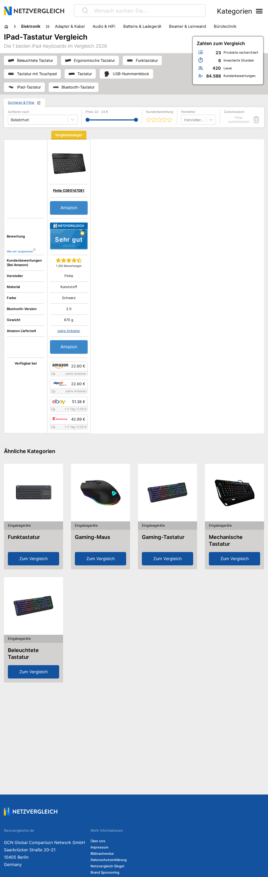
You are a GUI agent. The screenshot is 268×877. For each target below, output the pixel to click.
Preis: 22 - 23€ (97, 112)
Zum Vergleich (33, 558)
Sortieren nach (18, 112)
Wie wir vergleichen (20, 251)
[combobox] (184, 120)
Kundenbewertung (159, 112)
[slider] (88, 120)
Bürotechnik (225, 26)
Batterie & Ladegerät (142, 26)
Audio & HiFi (104, 26)
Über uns (98, 841)
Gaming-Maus (92, 537)
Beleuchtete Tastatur (23, 653)
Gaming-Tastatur (163, 537)
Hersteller (188, 112)
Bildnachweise (102, 854)
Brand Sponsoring (105, 872)
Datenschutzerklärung (109, 860)
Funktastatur (24, 537)
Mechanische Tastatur (226, 540)
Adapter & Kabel (70, 26)
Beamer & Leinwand (187, 26)
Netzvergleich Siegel (107, 866)
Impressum (99, 847)
